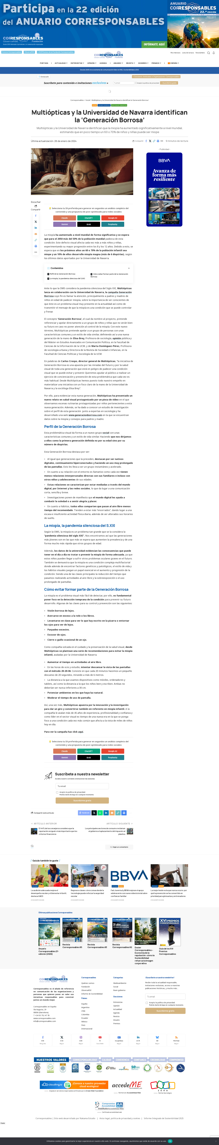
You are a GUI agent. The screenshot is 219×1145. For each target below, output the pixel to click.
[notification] (213, 53)
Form (3, 1123)
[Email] (36, 234)
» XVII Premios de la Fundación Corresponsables (56, 52)
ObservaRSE (29, 52)
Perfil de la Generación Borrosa (62, 274)
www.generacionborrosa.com (85, 415)
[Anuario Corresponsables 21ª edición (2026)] (49, 932)
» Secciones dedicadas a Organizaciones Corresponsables (156, 76)
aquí (80, 731)
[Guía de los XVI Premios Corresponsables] (169, 932)
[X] (62, 1040)
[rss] (176, 1040)
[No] (216, 1141)
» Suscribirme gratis (169, 83)
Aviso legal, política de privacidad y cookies (119, 1118)
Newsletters (200, 53)
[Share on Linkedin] (36, 228)
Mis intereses (175, 53)
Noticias (35, 886)
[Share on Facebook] (146, 141)
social (106, 432)
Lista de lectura (188, 53)
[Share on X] (150, 141)
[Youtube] (100, 1040)
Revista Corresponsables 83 (97, 946)
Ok (170, 1141)
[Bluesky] (157, 1040)
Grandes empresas (104, 105)
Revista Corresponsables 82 (122, 946)
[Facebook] (42, 1040)
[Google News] (119, 1040)
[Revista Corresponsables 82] (122, 930)
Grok (89, 224)
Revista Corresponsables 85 (72, 946)
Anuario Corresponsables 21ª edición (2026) (49, 951)
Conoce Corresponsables (11, 52)
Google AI (112, 218)
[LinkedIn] (138, 1040)
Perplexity (112, 224)
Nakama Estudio (87, 1118)
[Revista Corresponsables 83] (97, 930)
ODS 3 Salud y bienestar (119, 105)
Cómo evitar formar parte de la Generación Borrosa (109, 275)
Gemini (64, 224)
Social (95, 105)
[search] (208, 53)
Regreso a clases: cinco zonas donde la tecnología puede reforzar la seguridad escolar (87, 893)
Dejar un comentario (120, 847)
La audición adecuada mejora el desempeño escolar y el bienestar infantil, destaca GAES (49, 893)
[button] (154, 141)
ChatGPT (89, 218)
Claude (64, 218)
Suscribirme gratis (82, 800)
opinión (117, 338)
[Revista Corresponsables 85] (72, 930)
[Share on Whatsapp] (100, 812)
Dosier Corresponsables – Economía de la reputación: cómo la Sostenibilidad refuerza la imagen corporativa (144, 955)
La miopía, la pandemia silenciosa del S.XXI (67, 278)
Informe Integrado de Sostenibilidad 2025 (164, 1118)
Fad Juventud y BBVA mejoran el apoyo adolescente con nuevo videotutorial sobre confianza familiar (129, 893)
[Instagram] (81, 1040)
